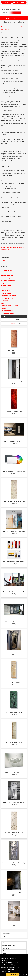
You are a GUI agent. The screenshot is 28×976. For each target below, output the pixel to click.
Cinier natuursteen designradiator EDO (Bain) (14, 863)
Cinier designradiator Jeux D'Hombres (14, 501)
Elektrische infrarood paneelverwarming (14, 471)
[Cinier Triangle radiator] (14, 580)
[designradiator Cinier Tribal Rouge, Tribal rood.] (14, 399)
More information (23, 974)
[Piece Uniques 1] (14, 549)
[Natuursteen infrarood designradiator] (14, 670)
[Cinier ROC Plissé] (14, 429)
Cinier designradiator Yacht (14, 742)
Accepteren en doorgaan (12, 974)
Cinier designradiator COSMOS (14, 832)
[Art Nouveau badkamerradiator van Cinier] (14, 610)
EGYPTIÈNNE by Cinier (14, 682)
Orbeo (14, 923)
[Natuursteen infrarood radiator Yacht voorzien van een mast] (14, 730)
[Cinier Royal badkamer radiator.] (14, 640)
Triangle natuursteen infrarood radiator (14, 592)
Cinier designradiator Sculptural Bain (14, 772)
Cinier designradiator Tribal (14, 411)
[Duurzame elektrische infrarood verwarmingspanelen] (14, 459)
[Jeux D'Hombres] (14, 489)
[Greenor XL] (14, 519)
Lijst (4, 319)
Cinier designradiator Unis (14, 893)
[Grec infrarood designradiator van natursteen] (14, 700)
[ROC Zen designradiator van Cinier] (14, 369)
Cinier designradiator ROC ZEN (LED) (14, 381)
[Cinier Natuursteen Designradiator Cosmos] (14, 821)
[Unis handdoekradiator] (14, 881)
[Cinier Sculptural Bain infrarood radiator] (14, 760)
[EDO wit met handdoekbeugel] (14, 851)
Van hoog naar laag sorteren (25, 319)
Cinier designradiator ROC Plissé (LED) (14, 441)
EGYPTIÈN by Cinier (14, 351)
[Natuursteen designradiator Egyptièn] (14, 339)
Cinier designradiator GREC (14, 712)
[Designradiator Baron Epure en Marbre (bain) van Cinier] (14, 790)
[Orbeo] (14, 911)
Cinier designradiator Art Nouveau (14, 622)
